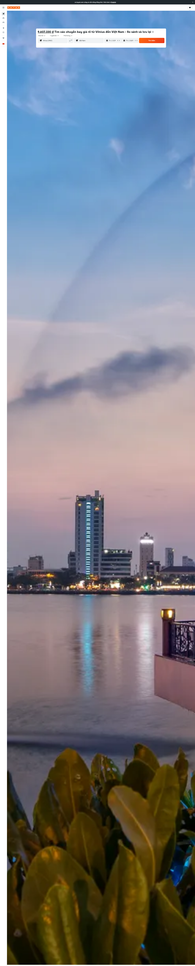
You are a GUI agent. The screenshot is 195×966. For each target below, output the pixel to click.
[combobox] (42, 36)
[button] (193, 2)
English (113, 2)
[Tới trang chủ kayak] (13, 7)
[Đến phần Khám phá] (3, 28)
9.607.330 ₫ (46, 32)
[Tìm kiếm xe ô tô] (3, 22)
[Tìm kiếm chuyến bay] (3, 14)
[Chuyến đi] (3, 38)
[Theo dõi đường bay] (3, 32)
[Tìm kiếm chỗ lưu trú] (3, 18)
